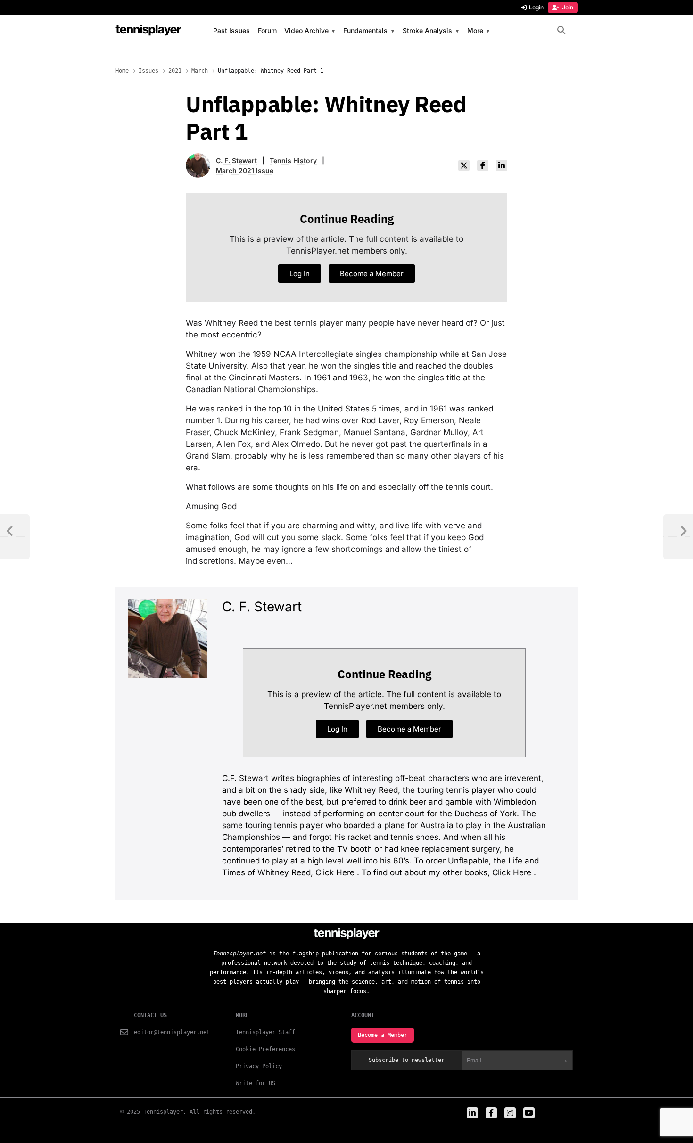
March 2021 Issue (244, 170)
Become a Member (382, 1035)
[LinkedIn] (501, 165)
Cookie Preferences (265, 1049)
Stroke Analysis (427, 30)
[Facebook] (482, 165)
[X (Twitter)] (464, 165)
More (475, 30)
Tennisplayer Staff (265, 1032)
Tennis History (293, 160)
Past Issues (231, 30)
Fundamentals (365, 30)
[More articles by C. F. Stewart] (198, 159)
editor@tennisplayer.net (172, 1032)
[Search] (561, 30)
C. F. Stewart (236, 160)
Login (536, 7)
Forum (267, 30)
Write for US (255, 1083)
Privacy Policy (259, 1066)
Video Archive (306, 30)
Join (567, 7)
